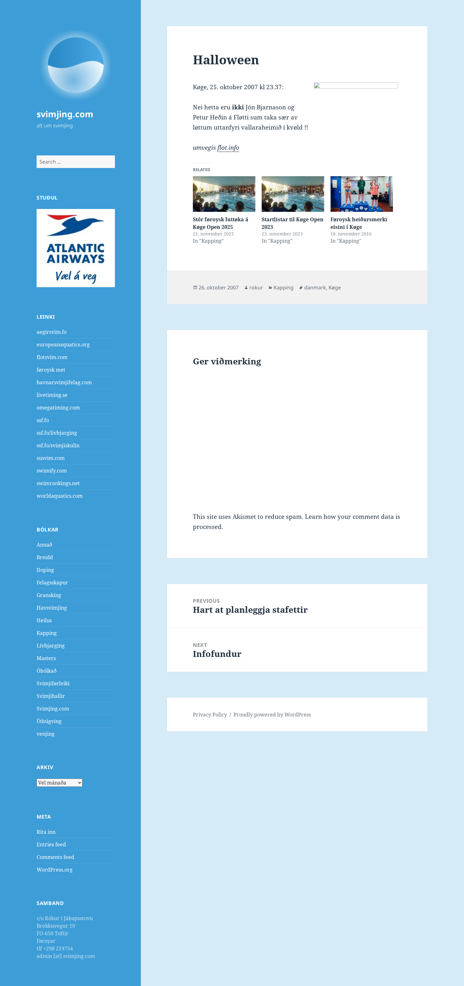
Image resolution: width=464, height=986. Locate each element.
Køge (335, 287)
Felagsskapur (52, 582)
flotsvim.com (52, 357)
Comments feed (55, 857)
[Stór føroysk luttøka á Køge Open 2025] (224, 194)
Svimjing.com (53, 708)
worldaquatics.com (60, 495)
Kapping (47, 632)
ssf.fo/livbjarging (57, 432)
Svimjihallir (51, 696)
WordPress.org (55, 869)
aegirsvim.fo (52, 331)
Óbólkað (47, 670)
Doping (45, 569)
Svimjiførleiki (53, 683)
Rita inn (46, 831)
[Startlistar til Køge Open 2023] (293, 194)
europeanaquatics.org (63, 344)
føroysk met (51, 369)
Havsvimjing (52, 607)
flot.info (228, 147)
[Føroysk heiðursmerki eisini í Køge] (361, 194)
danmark (315, 287)
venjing (46, 733)
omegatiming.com (58, 407)
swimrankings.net (58, 483)
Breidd (45, 557)
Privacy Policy (210, 714)
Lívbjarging (51, 645)
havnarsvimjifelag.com (64, 382)
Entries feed (51, 844)
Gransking (49, 595)
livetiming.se (52, 395)
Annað (44, 544)
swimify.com (52, 470)
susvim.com (51, 458)
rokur (256, 287)
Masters (46, 658)
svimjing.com (65, 114)
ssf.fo (43, 420)
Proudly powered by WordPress (272, 714)
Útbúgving (49, 721)
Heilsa (44, 620)
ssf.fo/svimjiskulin (58, 445)
